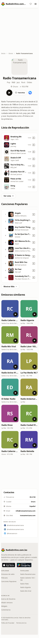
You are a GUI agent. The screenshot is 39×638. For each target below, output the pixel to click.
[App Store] (8, 565)
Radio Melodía (27, 451)
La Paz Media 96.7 (29, 372)
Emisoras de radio (7, 574)
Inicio (3, 53)
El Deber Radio (8, 399)
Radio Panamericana (27, 574)
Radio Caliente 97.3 (10, 451)
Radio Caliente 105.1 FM (10, 320)
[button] (10, 309)
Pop (8, 82)
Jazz (18, 82)
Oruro (11, 53)
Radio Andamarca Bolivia (29, 399)
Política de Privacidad (7, 623)
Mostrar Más (9, 286)
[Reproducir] (9, 93)
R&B (13, 82)
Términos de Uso (21, 623)
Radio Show (7, 425)
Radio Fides (24, 584)
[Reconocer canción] (30, 92)
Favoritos (21, 93)
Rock (23, 82)
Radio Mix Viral (9, 346)
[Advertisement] (19, 30)
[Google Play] (24, 565)
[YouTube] (33, 138)
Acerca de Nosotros (8, 599)
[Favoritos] (30, 4)
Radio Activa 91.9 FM (10, 372)
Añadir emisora (6, 603)
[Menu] (35, 4)
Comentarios (6, 610)
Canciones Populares (8, 581)
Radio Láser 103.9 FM (29, 346)
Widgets (4, 606)
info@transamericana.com (25, 511)
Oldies (29, 82)
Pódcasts (4, 578)
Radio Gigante (27, 320)
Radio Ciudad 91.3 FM (29, 425)
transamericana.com (27, 515)
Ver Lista (7, 196)
